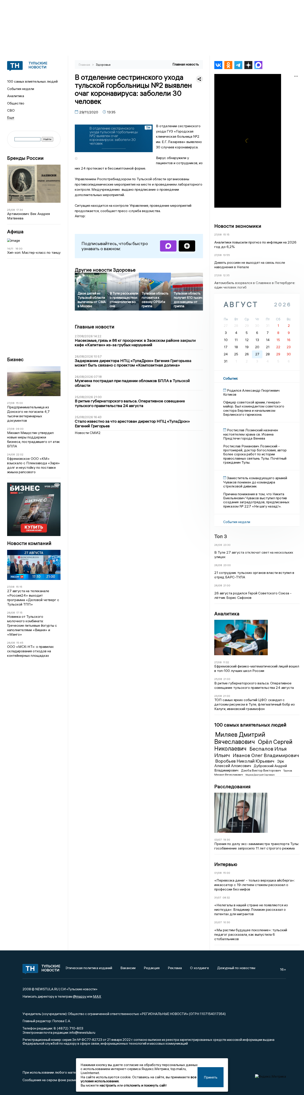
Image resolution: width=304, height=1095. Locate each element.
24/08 (11, 454)
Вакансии (128, 968)
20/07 (218, 922)
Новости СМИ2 (88, 432)
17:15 (19, 612)
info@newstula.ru (82, 1032)
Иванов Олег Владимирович (266, 755)
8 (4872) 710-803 (68, 1028)
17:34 (19, 209)
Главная (85, 65)
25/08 (11, 209)
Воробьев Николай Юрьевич (245, 761)
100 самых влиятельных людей (32, 81)
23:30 (227, 544)
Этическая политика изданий (88, 968)
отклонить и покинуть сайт (145, 1085)
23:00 (227, 565)
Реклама (175, 968)
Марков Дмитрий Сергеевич (260, 774)
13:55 (226, 255)
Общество (15, 103)
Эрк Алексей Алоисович (249, 763)
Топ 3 (220, 536)
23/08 (218, 696)
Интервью (225, 864)
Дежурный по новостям (236, 968)
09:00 (20, 428)
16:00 (18, 248)
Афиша (15, 231)
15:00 (19, 403)
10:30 (226, 922)
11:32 (226, 662)
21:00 (226, 585)
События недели (20, 88)
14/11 (10, 248)
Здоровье (103, 65)
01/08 (218, 872)
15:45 (19, 642)
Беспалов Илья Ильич (250, 751)
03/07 (218, 839)
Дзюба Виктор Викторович (261, 770)
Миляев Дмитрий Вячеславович (239, 738)
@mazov (79, 996)
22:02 (19, 454)
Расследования (232, 786)
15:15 (19, 586)
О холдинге (199, 968)
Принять (210, 1077)
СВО (11, 110)
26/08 (11, 612)
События (230, 378)
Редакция (152, 968)
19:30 (226, 839)
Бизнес (15, 359)
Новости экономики (237, 226)
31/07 (217, 897)
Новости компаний (29, 543)
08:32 (226, 897)
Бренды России (25, 158)
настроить (108, 1085)
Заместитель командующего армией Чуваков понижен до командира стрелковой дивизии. (255, 482)
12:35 (226, 275)
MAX (97, 996)
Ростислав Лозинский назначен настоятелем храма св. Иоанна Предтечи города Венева (250, 434)
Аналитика (15, 96)
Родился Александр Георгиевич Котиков (251, 392)
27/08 (10, 403)
